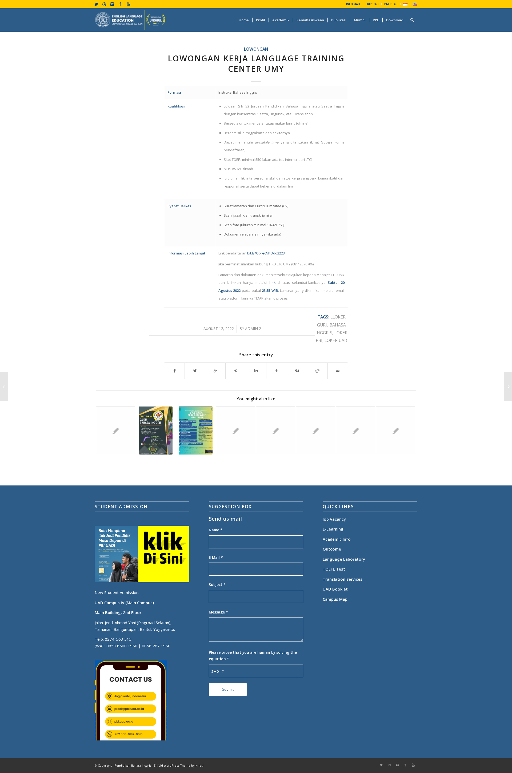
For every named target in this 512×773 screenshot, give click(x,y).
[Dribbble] (104, 4)
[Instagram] (112, 4)
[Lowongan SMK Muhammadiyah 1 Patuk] (315, 431)
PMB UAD (391, 4)
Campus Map (335, 599)
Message (218, 612)
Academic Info (337, 539)
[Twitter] (96, 4)
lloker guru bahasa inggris (330, 325)
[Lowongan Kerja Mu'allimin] (195, 431)
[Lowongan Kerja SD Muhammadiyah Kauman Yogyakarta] (115, 431)
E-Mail (216, 557)
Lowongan (256, 49)
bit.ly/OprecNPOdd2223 (266, 253)
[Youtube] (128, 4)
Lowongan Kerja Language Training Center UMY (256, 63)
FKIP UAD (372, 4)
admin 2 (253, 328)
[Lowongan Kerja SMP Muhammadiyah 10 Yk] (235, 431)
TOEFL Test (334, 569)
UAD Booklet (335, 589)
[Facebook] (120, 4)
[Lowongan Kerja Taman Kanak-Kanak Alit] (355, 431)
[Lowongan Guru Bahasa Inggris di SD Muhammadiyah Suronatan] (395, 431)
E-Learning (333, 529)
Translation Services (343, 579)
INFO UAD (353, 4)
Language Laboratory (344, 559)
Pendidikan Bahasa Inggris (132, 765)
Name (215, 529)
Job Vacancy (334, 519)
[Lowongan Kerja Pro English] (275, 431)
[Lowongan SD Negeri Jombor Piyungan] (155, 431)
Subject (217, 584)
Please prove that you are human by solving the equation (253, 656)
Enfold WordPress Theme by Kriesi (178, 765)
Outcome (332, 549)
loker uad (336, 340)
